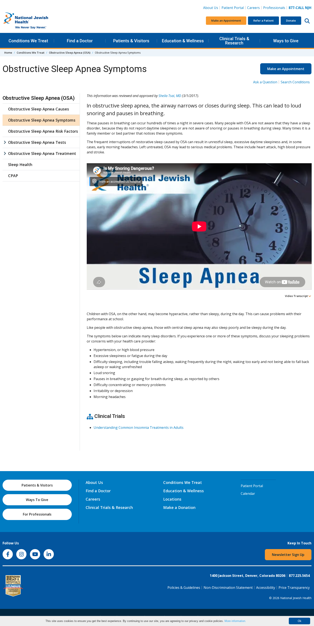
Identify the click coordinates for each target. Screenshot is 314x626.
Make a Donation (179, 507)
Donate (291, 20)
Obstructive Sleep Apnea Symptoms (41, 120)
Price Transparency (294, 587)
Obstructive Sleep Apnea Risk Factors (43, 131)
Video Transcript (296, 296)
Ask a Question (265, 82)
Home (8, 52)
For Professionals (37, 514)
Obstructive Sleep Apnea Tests (37, 142)
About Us (210, 7)
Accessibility (265, 587)
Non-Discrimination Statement (228, 587)
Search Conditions (295, 82)
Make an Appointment (226, 20)
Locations (172, 499)
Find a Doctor (80, 40)
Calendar (248, 493)
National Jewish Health (295, 598)
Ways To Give (37, 499)
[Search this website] (307, 20)
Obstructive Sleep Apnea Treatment (42, 153)
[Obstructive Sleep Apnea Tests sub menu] (5, 142)
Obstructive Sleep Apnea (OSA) (69, 52)
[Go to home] (35, 20)
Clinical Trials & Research (234, 41)
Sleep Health (20, 164)
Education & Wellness (183, 40)
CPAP (13, 175)
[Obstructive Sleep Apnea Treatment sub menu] (5, 153)
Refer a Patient (263, 20)
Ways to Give (285, 40)
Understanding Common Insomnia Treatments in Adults (138, 427)
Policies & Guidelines (183, 587)
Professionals (274, 7)
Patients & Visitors (131, 40)
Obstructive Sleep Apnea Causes (38, 109)
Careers (254, 7)
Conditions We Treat (28, 40)
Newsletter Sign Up (288, 554)
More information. (235, 621)
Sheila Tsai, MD (169, 95)
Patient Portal (233, 7)
